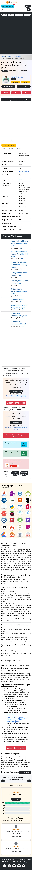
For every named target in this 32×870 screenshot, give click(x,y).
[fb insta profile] (9, 865)
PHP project (5, 70)
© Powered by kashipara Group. (11, 859)
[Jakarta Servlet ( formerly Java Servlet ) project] (4, 507)
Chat (16, 82)
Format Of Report (25, 772)
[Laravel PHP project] (4, 513)
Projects (4, 15)
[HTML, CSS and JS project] (20, 500)
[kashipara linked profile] (23, 865)
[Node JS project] (12, 500)
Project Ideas (19, 15)
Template (27, 15)
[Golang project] (4, 527)
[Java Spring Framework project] (20, 520)
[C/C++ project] (4, 520)
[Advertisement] (16, 33)
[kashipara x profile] (19, 865)
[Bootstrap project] (28, 520)
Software (11, 15)
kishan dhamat (17, 77)
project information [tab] (9, 145)
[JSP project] (28, 507)
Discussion (24, 86)
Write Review (9, 86)
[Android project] (28, 494)
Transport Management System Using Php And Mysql (20, 253)
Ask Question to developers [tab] (11, 148)
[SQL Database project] (28, 534)
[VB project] (4, 500)
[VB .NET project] (20, 507)
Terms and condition (18, 861)
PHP (20, 180)
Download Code (17, 391)
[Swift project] (12, 534)
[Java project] (4, 494)
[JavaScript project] (28, 527)
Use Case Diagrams (24, 473)
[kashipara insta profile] (4, 865)
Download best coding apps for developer (16, 436)
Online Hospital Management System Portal (19, 291)
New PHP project (7, 100)
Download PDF (16, 423)
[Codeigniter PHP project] (12, 527)
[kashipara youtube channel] (14, 865)
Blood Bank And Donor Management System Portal (19, 243)
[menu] (3, 2)
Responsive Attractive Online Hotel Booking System (19, 264)
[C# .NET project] (20, 494)
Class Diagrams (15, 473)
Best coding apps (8, 6)
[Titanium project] (20, 534)
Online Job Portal (17, 299)
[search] (29, 9)
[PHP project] (12, 494)
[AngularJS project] (12, 520)
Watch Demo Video (16, 402)
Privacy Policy (26, 859)
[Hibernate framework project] (20, 527)
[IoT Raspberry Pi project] (12, 513)
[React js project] (20, 512)
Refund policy (6, 861)
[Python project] (12, 507)
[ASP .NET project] (28, 500)
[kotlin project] (4, 534)
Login (28, 6)
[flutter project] (28, 513)
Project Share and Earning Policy (16, 396)
